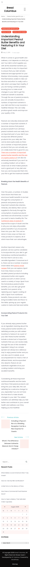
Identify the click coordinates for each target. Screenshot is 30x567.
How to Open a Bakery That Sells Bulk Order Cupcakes (13, 500)
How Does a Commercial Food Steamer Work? (14, 492)
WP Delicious (15, 557)
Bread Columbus (10, 9)
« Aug (5, 507)
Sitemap (15, 564)
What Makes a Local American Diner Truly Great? (14, 474)
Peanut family (6, 32)
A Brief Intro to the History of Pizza (12, 486)
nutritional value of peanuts (11, 221)
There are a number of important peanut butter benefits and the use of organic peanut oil (14, 155)
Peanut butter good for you (10, 28)
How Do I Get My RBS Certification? (12, 481)
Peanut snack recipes (19, 32)
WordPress (14, 560)
